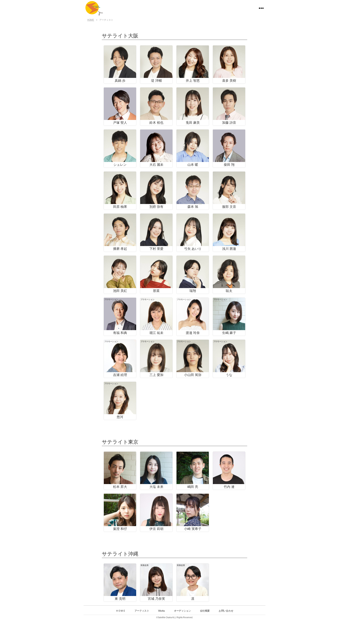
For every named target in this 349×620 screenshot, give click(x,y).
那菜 (156, 291)
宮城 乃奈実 (156, 599)
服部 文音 (229, 207)
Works (161, 610)
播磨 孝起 (120, 249)
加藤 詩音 (229, 122)
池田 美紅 (120, 291)
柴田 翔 (229, 165)
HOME (90, 20)
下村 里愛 (156, 249)
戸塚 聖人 (120, 122)
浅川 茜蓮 (229, 249)
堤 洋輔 (156, 80)
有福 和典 (120, 333)
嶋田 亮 (192, 487)
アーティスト (142, 610)
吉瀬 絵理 (120, 375)
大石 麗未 (156, 165)
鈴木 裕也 (156, 122)
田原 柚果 (120, 207)
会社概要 (205, 610)
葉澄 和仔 (120, 529)
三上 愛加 (156, 375)
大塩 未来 (156, 487)
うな (229, 375)
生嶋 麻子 (229, 333)
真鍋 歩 (120, 80)
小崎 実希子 (192, 529)
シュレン (120, 165)
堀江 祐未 (156, 333)
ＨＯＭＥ (120, 610)
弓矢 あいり (192, 249)
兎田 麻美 (193, 122)
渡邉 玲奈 (193, 333)
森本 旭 (192, 207)
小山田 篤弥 (192, 375)
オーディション (182, 610)
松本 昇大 (120, 487)
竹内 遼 (229, 487)
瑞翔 (192, 291)
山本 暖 (192, 165)
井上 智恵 (193, 80)
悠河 (120, 417)
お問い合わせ (226, 610)
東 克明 (120, 599)
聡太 (229, 291)
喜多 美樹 (229, 80)
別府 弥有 (156, 207)
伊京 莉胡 (156, 529)
